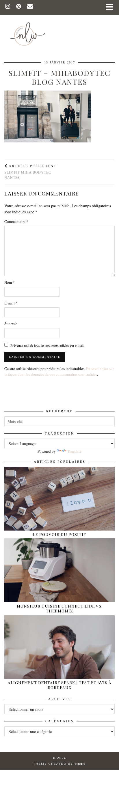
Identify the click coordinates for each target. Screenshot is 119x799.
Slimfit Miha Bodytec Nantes (30, 172)
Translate (74, 451)
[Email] (30, 7)
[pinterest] (18, 7)
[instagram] (7, 7)
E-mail (11, 303)
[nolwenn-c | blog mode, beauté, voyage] (59, 25)
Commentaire (16, 221)
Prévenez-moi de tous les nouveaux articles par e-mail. (47, 345)
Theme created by (60, 764)
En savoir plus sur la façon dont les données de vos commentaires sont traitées (59, 371)
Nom (9, 282)
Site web (11, 323)
